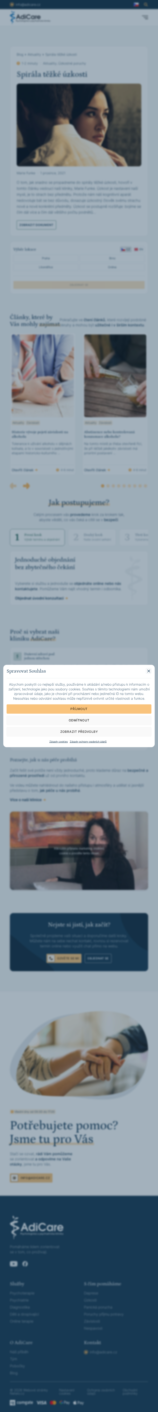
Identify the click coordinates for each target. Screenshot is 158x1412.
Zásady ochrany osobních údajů (88, 741)
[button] (148, 671)
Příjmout (79, 709)
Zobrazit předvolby (79, 732)
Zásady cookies (58, 741)
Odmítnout (79, 720)
